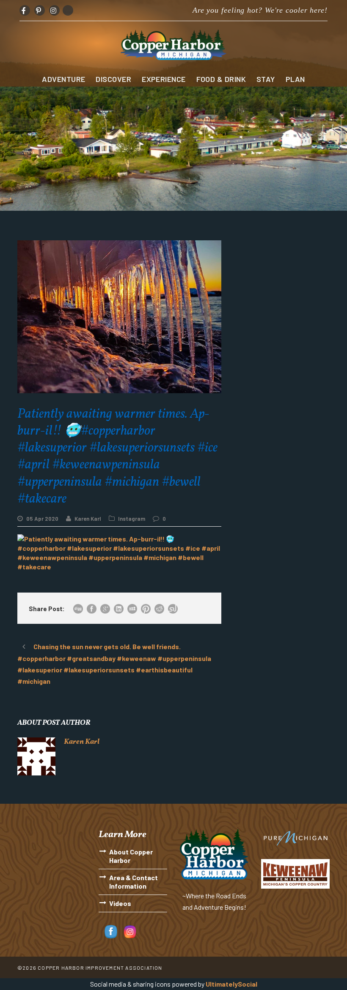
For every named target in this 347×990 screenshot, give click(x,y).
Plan (295, 79)
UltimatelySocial (231, 984)
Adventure (63, 79)
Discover (113, 79)
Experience (164, 79)
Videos (120, 903)
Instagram (131, 518)
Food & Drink (221, 79)
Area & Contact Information (133, 881)
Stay (265, 79)
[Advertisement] (282, 282)
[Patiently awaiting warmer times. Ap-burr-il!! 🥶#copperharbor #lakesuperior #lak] (119, 552)
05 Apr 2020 (42, 518)
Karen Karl (87, 518)
